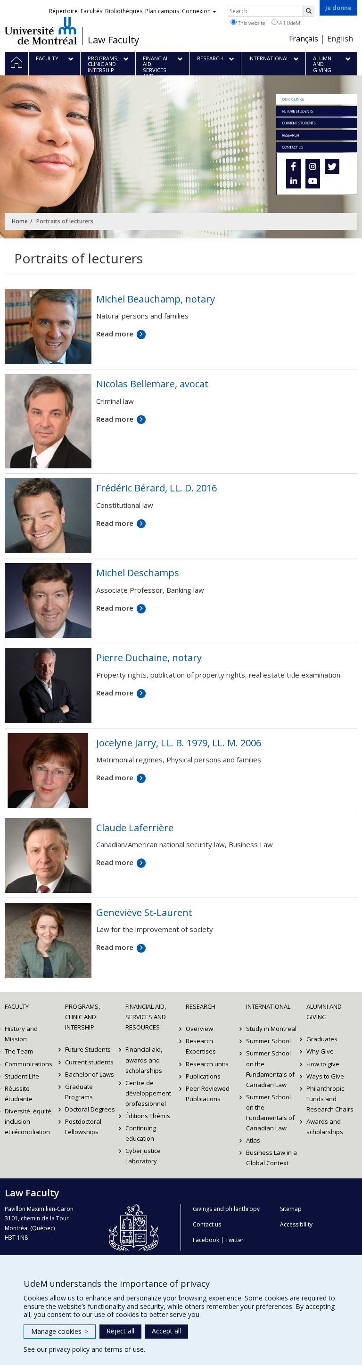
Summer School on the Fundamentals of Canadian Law (270, 1068)
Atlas (253, 1140)
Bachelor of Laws (89, 1074)
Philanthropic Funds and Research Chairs (330, 1098)
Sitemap (291, 1209)
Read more (114, 333)
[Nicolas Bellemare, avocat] (48, 420)
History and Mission (21, 1033)
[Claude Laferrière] (48, 854)
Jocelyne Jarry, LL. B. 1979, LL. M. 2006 (178, 742)
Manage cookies (59, 1331)
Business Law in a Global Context (271, 1157)
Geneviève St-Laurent (144, 912)
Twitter (234, 1240)
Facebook (206, 1240)
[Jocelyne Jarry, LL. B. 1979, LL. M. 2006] (48, 769)
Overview (199, 1028)
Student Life (22, 1076)
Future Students (88, 1049)
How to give (322, 1064)
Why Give (320, 1051)
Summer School (268, 1041)
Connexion (196, 11)
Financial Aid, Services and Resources (145, 1016)
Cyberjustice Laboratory (143, 1155)
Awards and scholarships (324, 1126)
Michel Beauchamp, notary (155, 299)
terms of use (124, 1349)
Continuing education (140, 1133)
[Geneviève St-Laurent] (48, 939)
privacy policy (69, 1349)
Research (200, 1006)
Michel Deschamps (137, 572)
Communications (28, 1064)
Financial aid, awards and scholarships (143, 1059)
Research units (207, 1064)
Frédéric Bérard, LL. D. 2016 (156, 488)
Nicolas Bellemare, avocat (152, 383)
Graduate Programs (79, 1091)
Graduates (321, 1039)
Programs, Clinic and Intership (82, 1016)
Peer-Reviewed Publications (208, 1093)
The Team (19, 1051)
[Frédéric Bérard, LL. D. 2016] (48, 515)
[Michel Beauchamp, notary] (48, 326)
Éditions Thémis (147, 1116)
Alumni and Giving (324, 1011)
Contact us (207, 1224)
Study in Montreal (271, 1028)
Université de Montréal (41, 30)
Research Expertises (201, 1046)
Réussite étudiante (19, 1093)
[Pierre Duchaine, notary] (48, 684)
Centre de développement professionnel (148, 1093)
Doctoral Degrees (90, 1109)
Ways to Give (325, 1076)
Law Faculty (113, 40)
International (268, 1006)
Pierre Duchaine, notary (149, 657)
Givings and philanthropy (226, 1209)
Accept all (166, 1330)
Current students (89, 1062)
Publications (203, 1076)
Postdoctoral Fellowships (83, 1126)
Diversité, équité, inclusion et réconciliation (29, 1121)
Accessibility (296, 1224)
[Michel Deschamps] (48, 600)
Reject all (120, 1330)
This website (251, 22)
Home (20, 221)
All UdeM (289, 22)
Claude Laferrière (134, 827)
